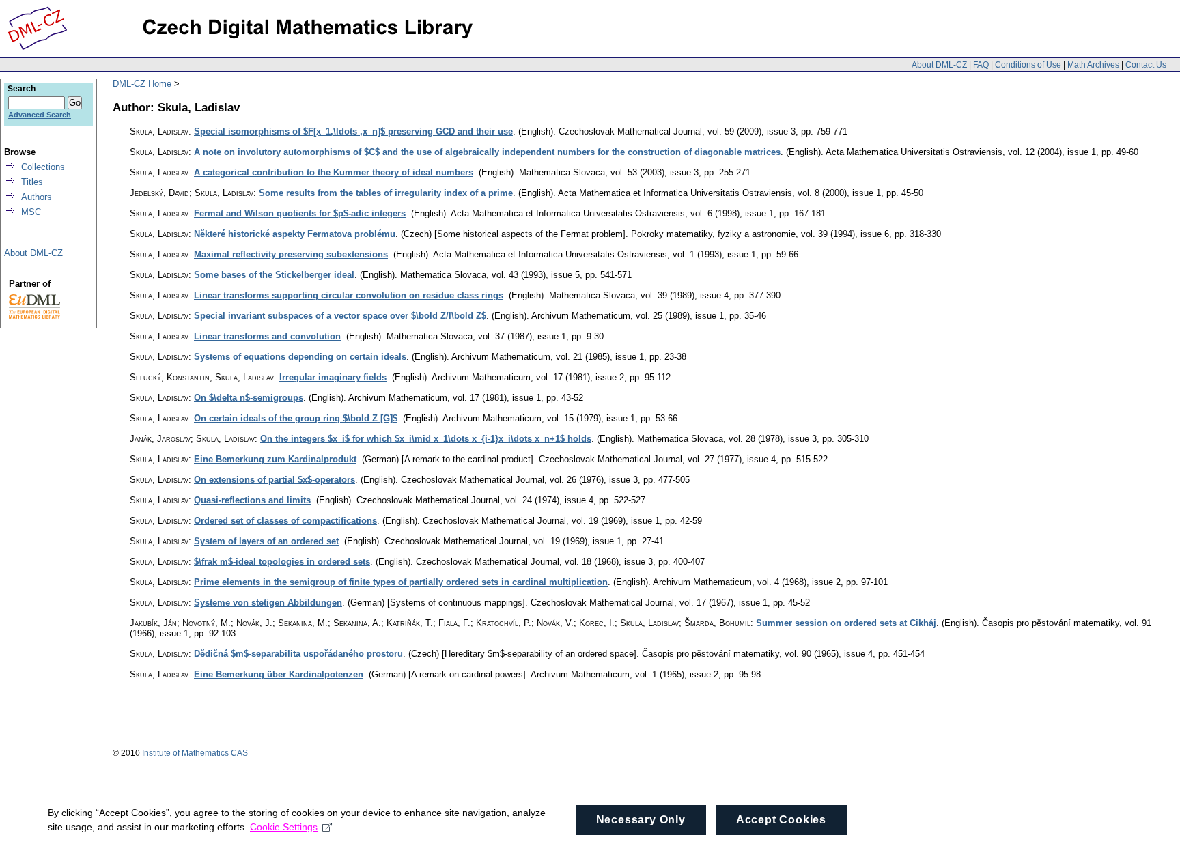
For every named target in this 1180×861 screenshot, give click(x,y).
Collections (43, 167)
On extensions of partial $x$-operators (274, 480)
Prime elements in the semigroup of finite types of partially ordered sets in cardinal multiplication (401, 582)
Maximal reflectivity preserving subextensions (291, 254)
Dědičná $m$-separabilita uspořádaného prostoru (298, 654)
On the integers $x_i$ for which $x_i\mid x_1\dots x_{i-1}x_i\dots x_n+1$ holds (425, 439)
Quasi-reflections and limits (252, 500)
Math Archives (1093, 65)
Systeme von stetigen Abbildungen (268, 602)
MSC (31, 212)
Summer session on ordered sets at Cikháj (846, 623)
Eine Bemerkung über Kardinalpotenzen (278, 674)
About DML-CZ (939, 65)
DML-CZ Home (142, 84)
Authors (36, 197)
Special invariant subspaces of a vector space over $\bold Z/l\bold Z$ (340, 316)
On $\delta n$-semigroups (248, 398)
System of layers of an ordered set (266, 541)
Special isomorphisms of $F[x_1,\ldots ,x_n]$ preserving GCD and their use (353, 131)
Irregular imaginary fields (333, 377)
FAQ (981, 65)
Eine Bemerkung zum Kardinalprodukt (275, 459)
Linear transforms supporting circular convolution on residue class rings (348, 295)
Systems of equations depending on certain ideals (300, 357)
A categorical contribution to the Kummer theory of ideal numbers (333, 172)
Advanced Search (39, 115)
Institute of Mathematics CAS (195, 753)
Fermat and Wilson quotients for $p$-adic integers (300, 213)
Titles (32, 182)
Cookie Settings (284, 826)
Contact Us (1145, 65)
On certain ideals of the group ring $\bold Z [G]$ (295, 418)
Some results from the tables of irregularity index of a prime (386, 193)
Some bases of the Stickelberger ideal (274, 275)
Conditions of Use (1028, 65)
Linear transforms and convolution (267, 336)
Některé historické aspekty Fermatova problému (294, 234)
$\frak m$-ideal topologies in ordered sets (282, 561)
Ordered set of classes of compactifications (285, 521)
